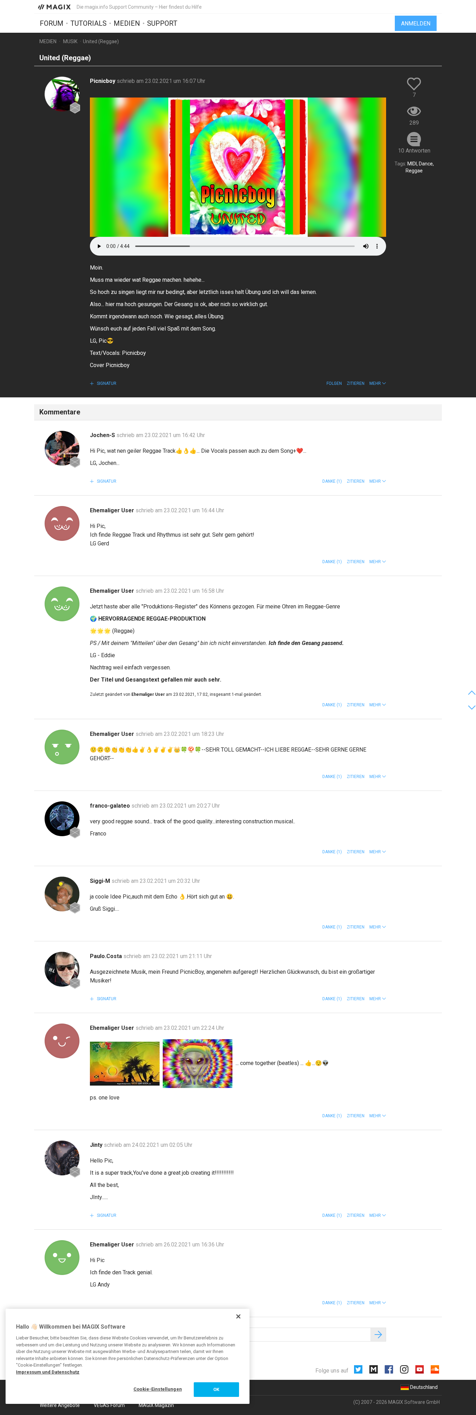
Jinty (97, 1145)
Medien (127, 23)
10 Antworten (414, 150)
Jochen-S (103, 435)
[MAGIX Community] (55, 6)
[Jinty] (62, 1158)
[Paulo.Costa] (62, 969)
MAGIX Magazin (156, 1405)
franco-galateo (110, 805)
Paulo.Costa (106, 956)
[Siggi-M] (62, 894)
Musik (70, 41)
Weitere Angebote (60, 1405)
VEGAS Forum (109, 1405)
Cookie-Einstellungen (157, 1389)
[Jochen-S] (62, 448)
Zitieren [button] (355, 383)
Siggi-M (101, 881)
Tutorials (88, 23)
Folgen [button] (334, 383)
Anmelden (415, 23)
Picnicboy (103, 81)
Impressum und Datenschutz (47, 1372)
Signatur (106, 383)
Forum (51, 23)
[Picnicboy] (62, 94)
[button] (377, 383)
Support (162, 23)
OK (216, 1389)
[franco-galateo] (62, 818)
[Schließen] (238, 1316)
